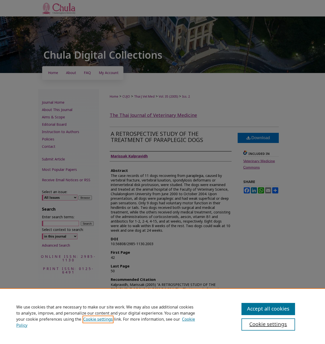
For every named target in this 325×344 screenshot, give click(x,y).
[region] (162, 316)
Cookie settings (98, 319)
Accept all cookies (268, 309)
